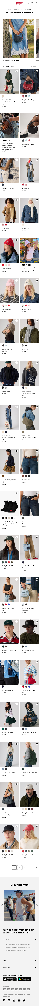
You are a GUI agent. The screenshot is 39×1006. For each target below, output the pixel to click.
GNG (24, 994)
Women (10, 9)
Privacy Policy (22, 950)
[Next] (37, 905)
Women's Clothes (18, 9)
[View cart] (36, 3)
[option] (19, 905)
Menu (3, 3)
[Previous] (1, 905)
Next (36, 867)
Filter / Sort (10, 66)
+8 (14, 518)
